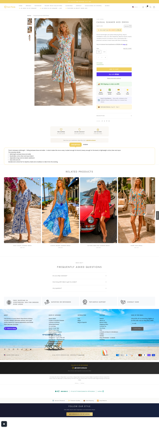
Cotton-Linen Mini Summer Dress (98, 245)
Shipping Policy (104, 324)
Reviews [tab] (85, 144)
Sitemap (77, 383)
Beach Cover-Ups (54, 328)
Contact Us (103, 326)
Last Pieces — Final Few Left (57, 339)
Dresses (28, 5)
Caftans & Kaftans (54, 322)
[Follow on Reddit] (30, 349)
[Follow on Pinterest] (18, 349)
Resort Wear (52, 318)
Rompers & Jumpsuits (55, 336)
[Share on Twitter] (104, 121)
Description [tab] (75, 145)
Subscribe (137, 329)
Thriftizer (81, 355)
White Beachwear (54, 324)
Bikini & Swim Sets (54, 330)
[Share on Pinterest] (106, 121)
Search (102, 318)
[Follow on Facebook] (5, 349)
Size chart (128, 48)
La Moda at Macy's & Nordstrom (109, 332)
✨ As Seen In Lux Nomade (28, 8)
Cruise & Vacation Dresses (56, 320)
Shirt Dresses (52, 334)
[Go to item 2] (29, 29)
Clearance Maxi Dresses (56, 341)
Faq (79, 318)
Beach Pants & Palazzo (55, 332)
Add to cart (114, 69)
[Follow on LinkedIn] (26, 349)
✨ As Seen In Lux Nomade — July (51, 8)
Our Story (102, 328)
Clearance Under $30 (55, 343)
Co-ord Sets (52, 326)
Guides (107, 5)
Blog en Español (82, 322)
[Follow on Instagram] (13, 349)
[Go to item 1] (29, 21)
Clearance (69, 5)
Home (21, 5)
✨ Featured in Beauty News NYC (76, 8)
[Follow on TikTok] (22, 349)
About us (102, 320)
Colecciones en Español (93, 5)
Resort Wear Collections (53, 5)
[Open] (4, 424)
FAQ (101, 330)
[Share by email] (109, 121)
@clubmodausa (91, 140)
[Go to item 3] (29, 37)
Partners (82, 383)
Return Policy (103, 322)
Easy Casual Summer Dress (22, 245)
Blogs (79, 320)
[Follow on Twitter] (9, 349)
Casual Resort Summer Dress (60, 245)
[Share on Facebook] (102, 121)
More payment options (114, 78)
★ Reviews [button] (157, 215)
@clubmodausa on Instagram (79, 414)
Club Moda (100, 19)
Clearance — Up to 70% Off (57, 338)
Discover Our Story (12, 324)
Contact (79, 5)
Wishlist (102, 336)
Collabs (102, 334)
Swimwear (38, 5)
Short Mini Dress (136, 245)
